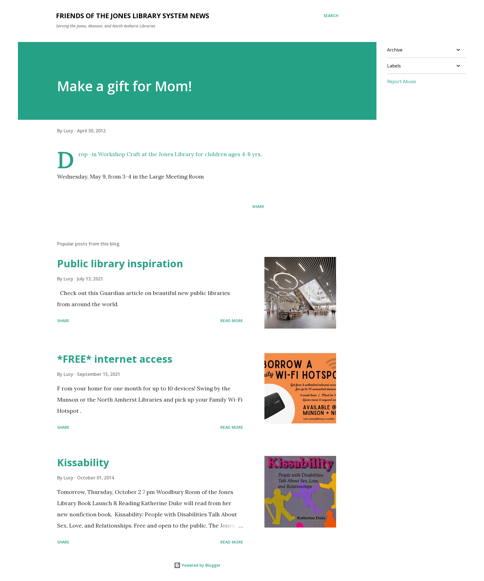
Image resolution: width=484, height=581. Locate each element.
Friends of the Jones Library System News (132, 15)
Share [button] (258, 206)
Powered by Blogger (200, 565)
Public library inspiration (120, 263)
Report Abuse (401, 81)
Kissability (83, 462)
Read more (231, 320)
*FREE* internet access (114, 359)
